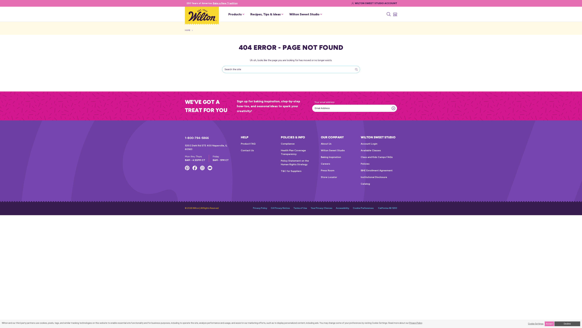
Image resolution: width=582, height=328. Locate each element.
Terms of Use (300, 208)
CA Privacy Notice (280, 208)
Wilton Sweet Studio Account (376, 3)
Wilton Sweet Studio (333, 150)
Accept (549, 324)
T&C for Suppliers (291, 171)
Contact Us (247, 150)
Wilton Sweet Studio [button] (304, 14)
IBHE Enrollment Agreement (377, 170)
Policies (365, 163)
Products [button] (235, 14)
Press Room (327, 170)
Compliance (288, 143)
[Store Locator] (395, 14)
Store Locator (329, 177)
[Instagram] (202, 168)
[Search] (388, 14)
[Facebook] (194, 168)
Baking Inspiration (331, 157)
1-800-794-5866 (197, 138)
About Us (326, 143)
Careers (325, 163)
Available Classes (371, 150)
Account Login (369, 143)
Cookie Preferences (363, 208)
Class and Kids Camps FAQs (377, 157)
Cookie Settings (536, 324)
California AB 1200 (387, 208)
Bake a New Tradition (225, 3)
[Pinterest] (187, 168)
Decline (567, 324)
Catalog (365, 183)
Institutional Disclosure (374, 177)
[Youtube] (210, 168)
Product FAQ (248, 143)
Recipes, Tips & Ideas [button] (265, 14)
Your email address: (324, 102)
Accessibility (342, 208)
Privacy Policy (260, 208)
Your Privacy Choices (321, 208)
